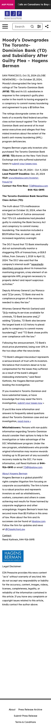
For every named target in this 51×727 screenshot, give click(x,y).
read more (23, 421)
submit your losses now (30, 403)
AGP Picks (7, 4)
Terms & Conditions (25, 722)
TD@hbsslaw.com (38, 185)
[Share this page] (47, 26)
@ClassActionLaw (15, 529)
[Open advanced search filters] (39, 26)
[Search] (32, 26)
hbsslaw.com (38, 521)
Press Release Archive (30, 709)
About (12, 709)
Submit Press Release (25, 715)
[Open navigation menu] (5, 26)
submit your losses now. (24, 163)
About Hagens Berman (14, 473)
